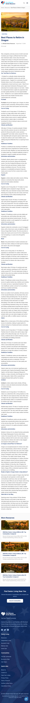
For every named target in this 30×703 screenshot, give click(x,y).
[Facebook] (2, 630)
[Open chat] (26, 699)
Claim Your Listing (5, 675)
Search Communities (15, 600)
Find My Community (6, 656)
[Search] (24, 3)
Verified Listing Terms (6, 683)
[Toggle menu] (27, 3)
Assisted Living (5, 643)
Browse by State (5, 659)
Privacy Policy (4, 678)
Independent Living (6, 640)
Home (2, 7)
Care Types (4, 662)
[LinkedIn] (8, 630)
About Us (3, 670)
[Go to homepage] (8, 3)
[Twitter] (5, 630)
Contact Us (4, 672)
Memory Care (4, 646)
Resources (7, 7)
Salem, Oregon (5, 468)
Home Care (4, 648)
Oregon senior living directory (21, 310)
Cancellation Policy (6, 686)
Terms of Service (5, 680)
